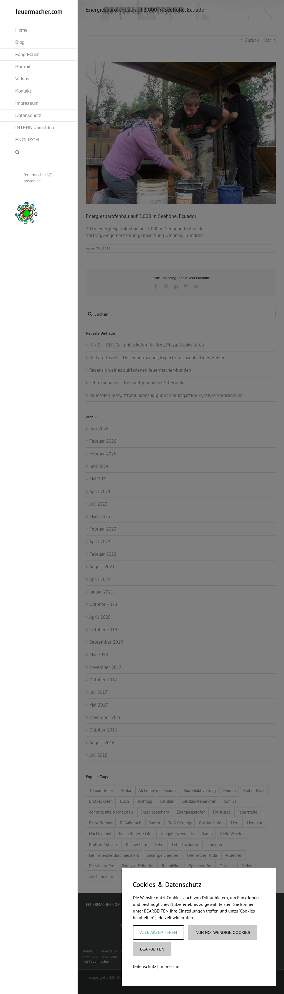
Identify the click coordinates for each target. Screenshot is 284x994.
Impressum (170, 966)
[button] (39, 152)
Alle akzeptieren (158, 932)
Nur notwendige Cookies (223, 932)
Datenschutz (144, 966)
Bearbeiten (152, 949)
